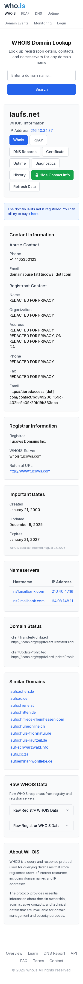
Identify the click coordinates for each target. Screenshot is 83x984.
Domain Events (17, 23)
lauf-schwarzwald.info (28, 747)
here (35, 214)
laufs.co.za (18, 754)
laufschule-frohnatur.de (30, 733)
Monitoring (43, 23)
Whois (18, 139)
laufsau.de (18, 698)
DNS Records (24, 151)
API (74, 953)
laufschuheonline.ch (27, 726)
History (19, 175)
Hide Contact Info (55, 175)
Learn (33, 953)
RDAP (25, 13)
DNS (38, 13)
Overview (14, 953)
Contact (56, 960)
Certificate (55, 151)
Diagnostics (46, 163)
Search (42, 89)
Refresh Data (24, 186)
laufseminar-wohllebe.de (30, 761)
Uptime (53, 13)
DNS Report (54, 953)
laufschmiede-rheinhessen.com (36, 719)
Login (61, 23)
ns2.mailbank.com (28, 601)
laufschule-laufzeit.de (28, 740)
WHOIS (10, 13)
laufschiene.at (21, 705)
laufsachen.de (21, 691)
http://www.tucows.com (29, 471)
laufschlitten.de (22, 712)
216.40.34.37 (42, 130)
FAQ (23, 960)
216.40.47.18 (62, 591)
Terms (38, 960)
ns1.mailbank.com (28, 591)
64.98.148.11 (62, 601)
